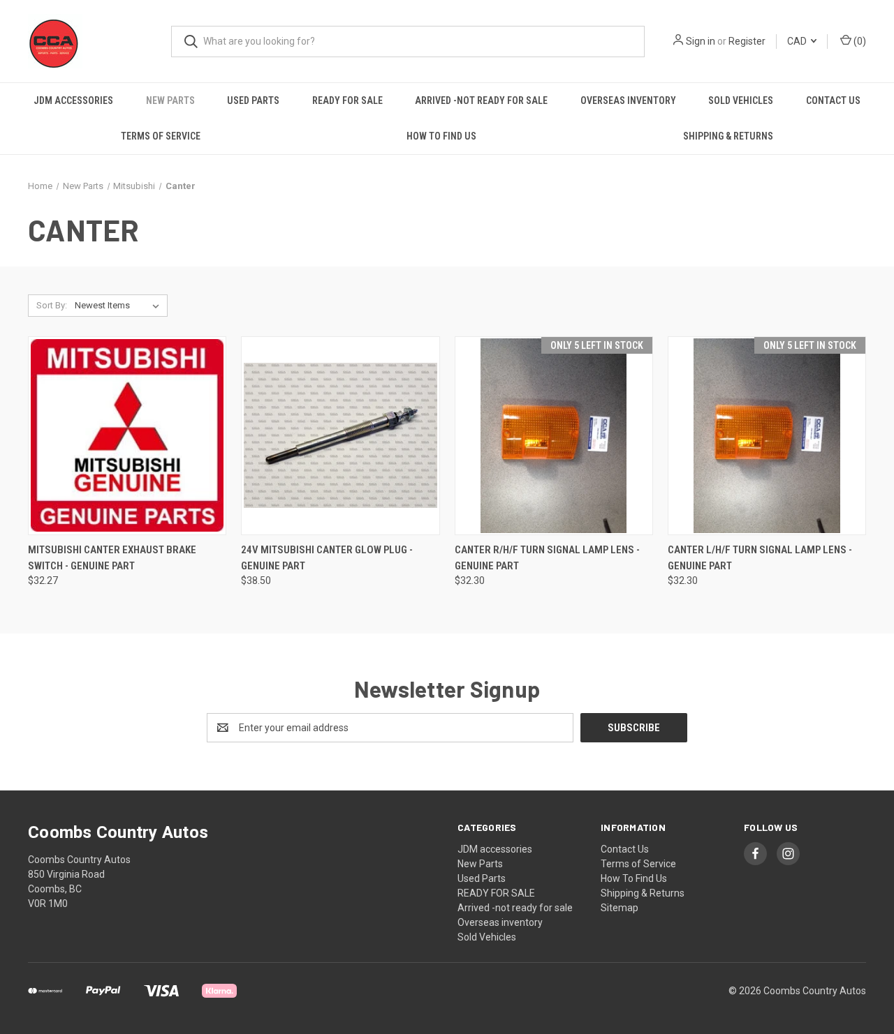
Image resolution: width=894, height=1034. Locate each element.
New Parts (170, 100)
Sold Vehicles (740, 100)
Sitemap (619, 907)
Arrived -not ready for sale (481, 100)
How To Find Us (441, 136)
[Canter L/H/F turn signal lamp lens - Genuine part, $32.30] (766, 435)
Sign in (700, 41)
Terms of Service (160, 136)
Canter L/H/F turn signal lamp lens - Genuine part (760, 558)
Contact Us (833, 100)
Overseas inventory (628, 100)
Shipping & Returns (728, 136)
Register (746, 41)
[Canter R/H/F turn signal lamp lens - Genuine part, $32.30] (553, 435)
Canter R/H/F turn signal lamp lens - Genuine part (547, 558)
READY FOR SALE (347, 100)
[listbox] (120, 305)
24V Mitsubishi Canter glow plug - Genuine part (327, 558)
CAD (798, 41)
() (858, 41)
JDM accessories (73, 100)
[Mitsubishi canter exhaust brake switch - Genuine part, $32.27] (127, 435)
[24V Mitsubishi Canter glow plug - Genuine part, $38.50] (340, 435)
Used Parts (253, 100)
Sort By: (51, 305)
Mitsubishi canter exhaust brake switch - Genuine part (112, 558)
